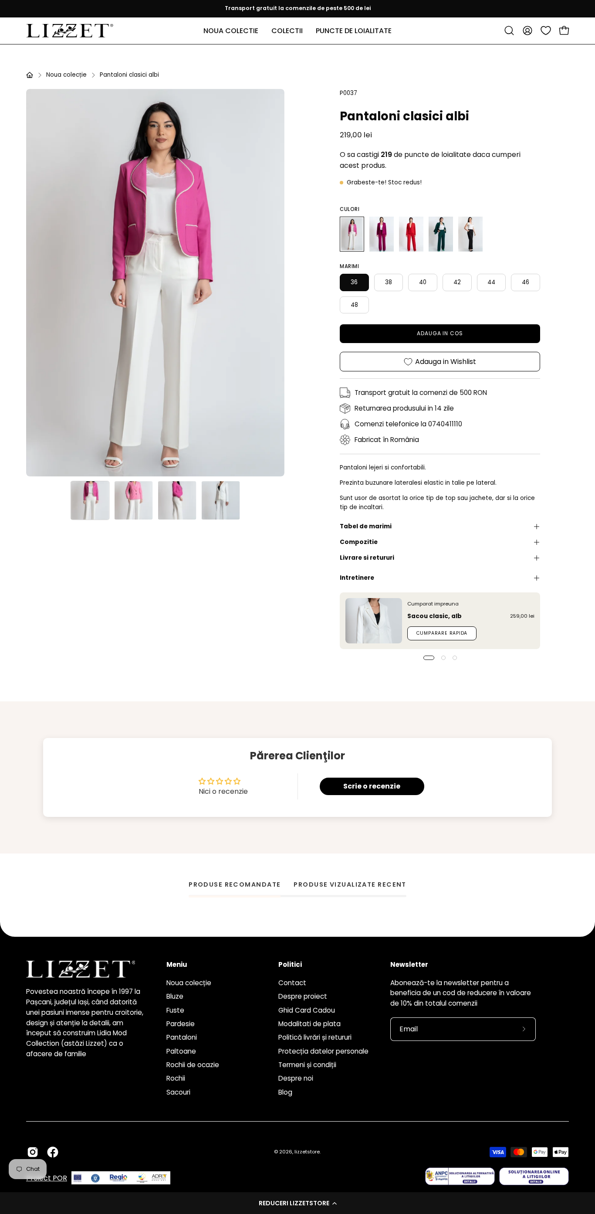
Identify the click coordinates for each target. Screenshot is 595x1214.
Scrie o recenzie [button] (371, 786)
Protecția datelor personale (323, 1050)
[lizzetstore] (69, 30)
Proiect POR (46, 1178)
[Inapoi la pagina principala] (29, 74)
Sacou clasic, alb (434, 616)
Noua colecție (66, 75)
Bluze (174, 996)
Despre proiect (302, 996)
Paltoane (181, 1050)
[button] (297, 1203)
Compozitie (359, 542)
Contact (292, 982)
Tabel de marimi (366, 526)
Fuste (175, 1009)
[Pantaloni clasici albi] (90, 500)
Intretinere (357, 578)
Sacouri (178, 1091)
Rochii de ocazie (192, 1064)
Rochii (175, 1078)
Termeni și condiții (307, 1064)
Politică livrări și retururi (315, 1037)
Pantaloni (181, 1037)
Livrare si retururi (367, 558)
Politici (290, 965)
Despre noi (295, 1078)
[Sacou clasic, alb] (373, 620)
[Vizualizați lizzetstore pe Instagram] (32, 1152)
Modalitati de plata (309, 1023)
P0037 (348, 93)
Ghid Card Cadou (306, 1009)
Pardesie (180, 1023)
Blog (285, 1091)
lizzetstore (307, 1151)
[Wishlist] (546, 30)
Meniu (176, 965)
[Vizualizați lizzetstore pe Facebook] (52, 1152)
